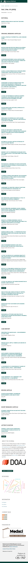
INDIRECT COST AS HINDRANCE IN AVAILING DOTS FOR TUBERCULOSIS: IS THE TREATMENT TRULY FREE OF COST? (14, 153)
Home (2, 5)
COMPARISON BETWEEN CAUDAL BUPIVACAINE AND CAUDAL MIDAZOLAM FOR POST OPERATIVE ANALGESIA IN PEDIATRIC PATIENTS (13, 60)
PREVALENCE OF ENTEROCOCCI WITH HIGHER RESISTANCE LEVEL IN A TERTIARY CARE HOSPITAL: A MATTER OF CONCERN (13, 119)
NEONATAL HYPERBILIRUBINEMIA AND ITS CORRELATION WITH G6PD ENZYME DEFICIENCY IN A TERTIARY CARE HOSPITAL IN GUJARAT (14, 221)
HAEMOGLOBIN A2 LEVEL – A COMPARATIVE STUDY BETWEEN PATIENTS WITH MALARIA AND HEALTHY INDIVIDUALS (13, 233)
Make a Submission (7, 470)
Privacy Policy (9, 548)
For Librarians (4, 506)
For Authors (4, 504)
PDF (4, 26)
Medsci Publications (13, 546)
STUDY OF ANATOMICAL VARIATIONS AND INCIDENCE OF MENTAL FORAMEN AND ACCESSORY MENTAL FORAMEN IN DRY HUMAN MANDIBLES (13, 131)
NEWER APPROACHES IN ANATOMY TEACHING (12, 21)
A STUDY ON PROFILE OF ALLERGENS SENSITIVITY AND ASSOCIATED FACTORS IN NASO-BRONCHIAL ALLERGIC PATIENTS (13, 257)
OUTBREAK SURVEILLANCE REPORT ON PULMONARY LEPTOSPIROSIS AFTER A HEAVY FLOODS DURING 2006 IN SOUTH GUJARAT (14, 177)
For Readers (4, 502)
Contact (4, 548)
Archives (7, 5)
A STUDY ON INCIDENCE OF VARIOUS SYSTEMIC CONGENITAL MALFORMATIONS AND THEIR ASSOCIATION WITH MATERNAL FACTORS (12, 97)
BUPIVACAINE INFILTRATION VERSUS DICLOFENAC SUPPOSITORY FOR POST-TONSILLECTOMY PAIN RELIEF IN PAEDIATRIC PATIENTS (13, 49)
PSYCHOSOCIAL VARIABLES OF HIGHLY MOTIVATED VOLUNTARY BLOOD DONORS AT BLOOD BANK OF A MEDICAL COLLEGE (14, 165)
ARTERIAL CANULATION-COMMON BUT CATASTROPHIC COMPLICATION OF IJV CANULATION (10, 430)
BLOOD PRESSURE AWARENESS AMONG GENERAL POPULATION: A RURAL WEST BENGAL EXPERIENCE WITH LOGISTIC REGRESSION (13, 210)
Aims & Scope (15, 455)
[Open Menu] (1, 1)
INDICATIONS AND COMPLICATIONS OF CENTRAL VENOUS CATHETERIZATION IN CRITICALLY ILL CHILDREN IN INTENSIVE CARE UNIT (13, 293)
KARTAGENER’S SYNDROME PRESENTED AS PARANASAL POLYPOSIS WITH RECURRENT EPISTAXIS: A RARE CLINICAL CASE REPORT (11, 354)
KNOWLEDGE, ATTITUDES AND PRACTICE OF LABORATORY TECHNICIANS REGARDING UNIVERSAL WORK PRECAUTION (14, 315)
